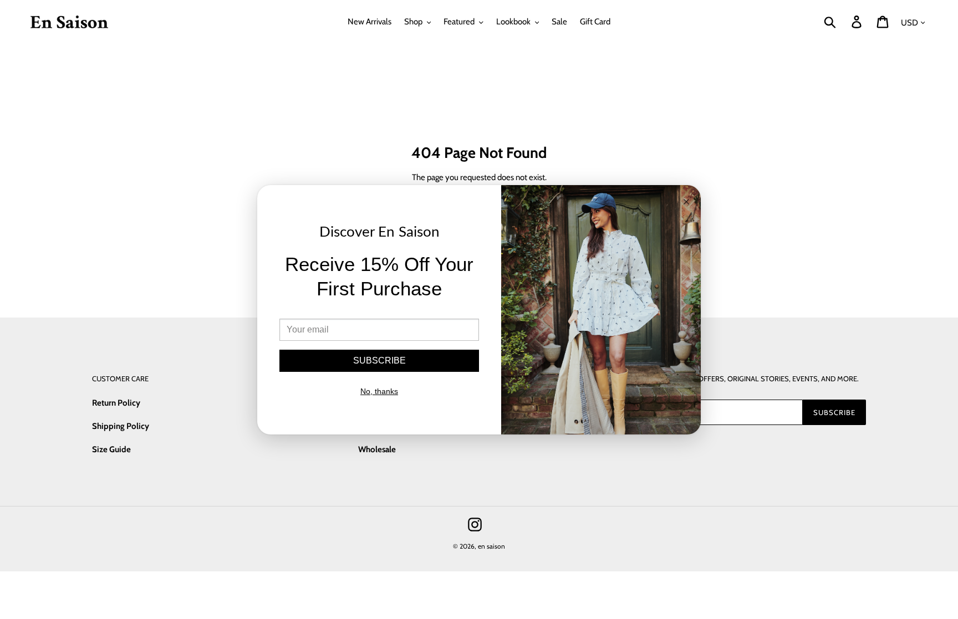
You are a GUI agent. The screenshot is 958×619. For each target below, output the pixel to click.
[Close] (686, 202)
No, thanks (379, 391)
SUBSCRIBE (379, 360)
